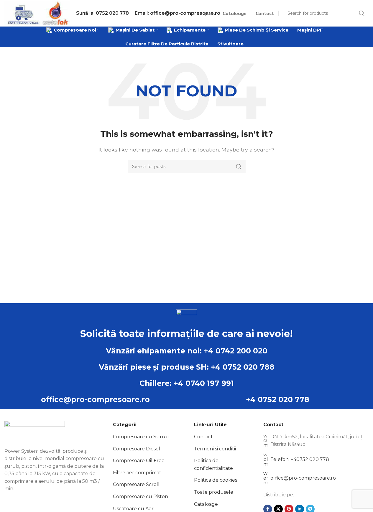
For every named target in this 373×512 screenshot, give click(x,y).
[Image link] (34, 431)
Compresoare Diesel (136, 449)
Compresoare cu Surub (141, 436)
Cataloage (206, 504)
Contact (203, 436)
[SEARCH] (239, 166)
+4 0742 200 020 (235, 350)
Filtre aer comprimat (137, 472)
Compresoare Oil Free (139, 460)
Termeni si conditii (215, 449)
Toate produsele (213, 492)
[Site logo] (37, 13)
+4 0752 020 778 (277, 399)
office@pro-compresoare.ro (95, 399)
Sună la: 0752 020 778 (102, 13)
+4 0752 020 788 (243, 367)
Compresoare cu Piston (140, 496)
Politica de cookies (215, 480)
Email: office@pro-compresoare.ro (177, 13)
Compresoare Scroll (136, 484)
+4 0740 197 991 (204, 383)
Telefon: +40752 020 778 (299, 459)
